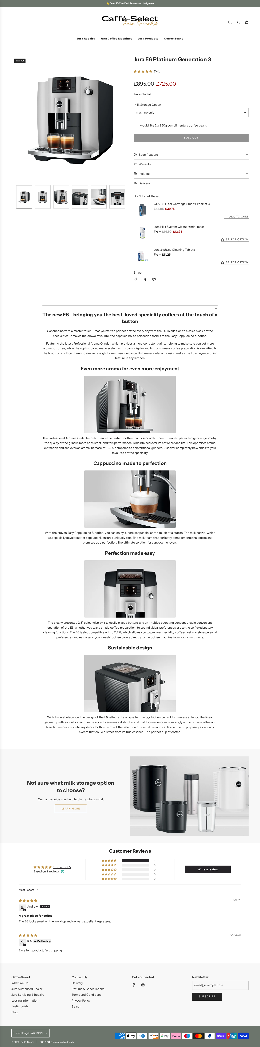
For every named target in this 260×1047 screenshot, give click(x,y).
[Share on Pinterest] (154, 280)
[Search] (230, 22)
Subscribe (207, 996)
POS (42, 1042)
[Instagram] (143, 985)
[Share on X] (145, 280)
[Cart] (246, 22)
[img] (28, 900)
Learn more (70, 808)
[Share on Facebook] (136, 280)
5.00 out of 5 (62, 867)
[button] (14, 119)
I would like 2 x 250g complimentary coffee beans (173, 125)
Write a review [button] (208, 869)
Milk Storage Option (147, 104)
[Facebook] (134, 985)
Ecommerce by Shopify (62, 1042)
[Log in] (238, 22)
